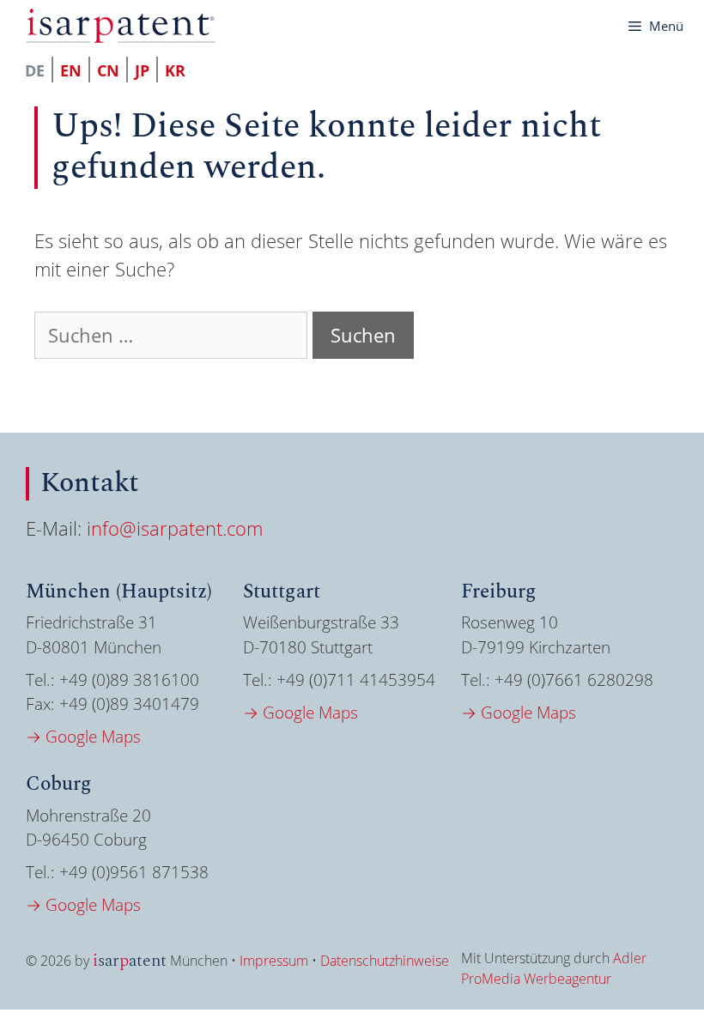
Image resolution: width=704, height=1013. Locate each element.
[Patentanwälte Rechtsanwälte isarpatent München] (120, 26)
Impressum (274, 960)
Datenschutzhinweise (384, 960)
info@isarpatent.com (175, 528)
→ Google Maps (83, 736)
